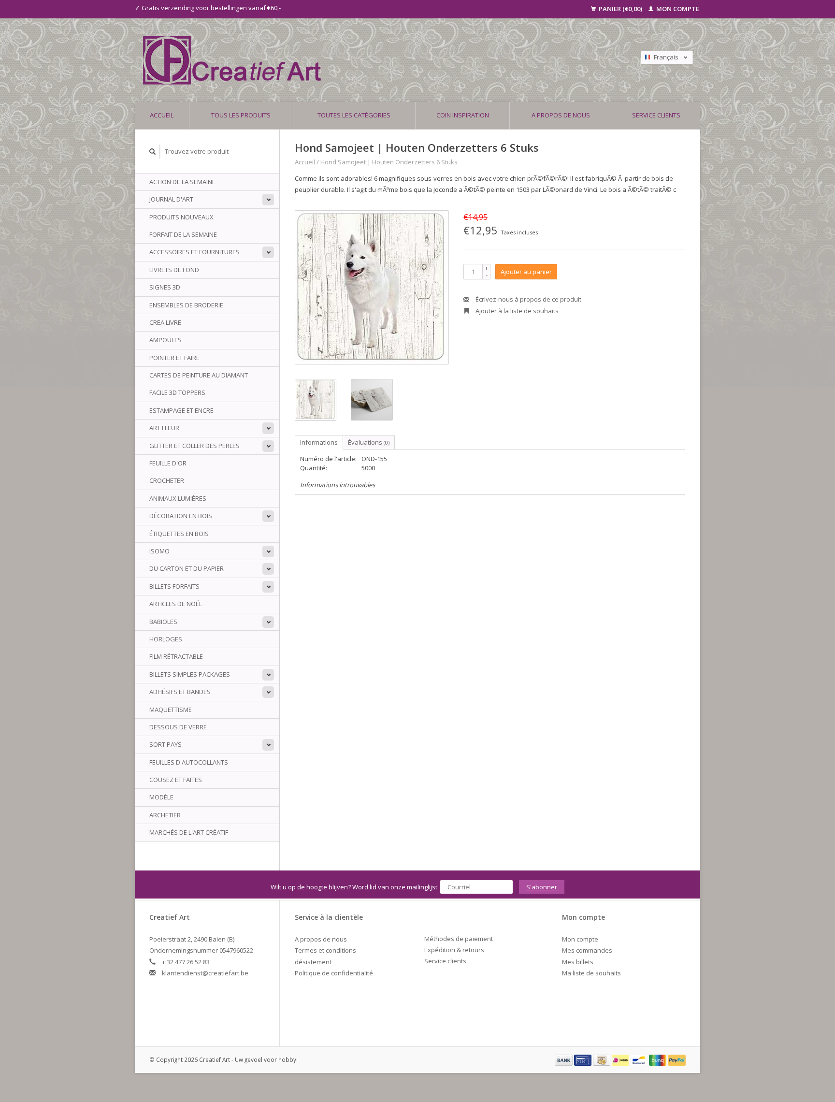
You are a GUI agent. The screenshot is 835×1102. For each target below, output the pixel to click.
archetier (165, 815)
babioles (163, 621)
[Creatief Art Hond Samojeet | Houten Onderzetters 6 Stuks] (371, 287)
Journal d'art (171, 199)
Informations (319, 442)
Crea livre (165, 322)
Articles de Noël (175, 603)
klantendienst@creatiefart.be (205, 973)
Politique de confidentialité (334, 973)
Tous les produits (241, 115)
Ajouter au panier (526, 271)
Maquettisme (170, 709)
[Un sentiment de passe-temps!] (349, 60)
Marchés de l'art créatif (188, 832)
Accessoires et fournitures (194, 251)
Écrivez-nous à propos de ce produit (527, 299)
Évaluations (368, 442)
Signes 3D (164, 287)
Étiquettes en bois (179, 533)
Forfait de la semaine (183, 234)
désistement (313, 961)
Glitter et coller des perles (194, 445)
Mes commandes (587, 950)
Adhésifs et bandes (180, 691)
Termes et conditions (325, 950)
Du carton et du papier (186, 568)
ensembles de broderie (186, 305)
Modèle (161, 797)
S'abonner (541, 887)
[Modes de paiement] (564, 1059)
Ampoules (165, 339)
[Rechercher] (152, 152)
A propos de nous (561, 115)
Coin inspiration (462, 115)
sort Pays (165, 744)
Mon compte (677, 8)
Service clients (656, 115)
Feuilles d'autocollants (188, 762)
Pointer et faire (174, 357)
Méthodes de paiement (458, 938)
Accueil (161, 115)
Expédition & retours (454, 949)
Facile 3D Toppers (177, 392)
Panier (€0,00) (620, 8)
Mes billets (577, 961)
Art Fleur (164, 427)
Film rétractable (176, 656)
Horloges (165, 639)
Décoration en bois (180, 515)
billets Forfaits (174, 586)
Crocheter (166, 480)
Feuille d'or (168, 463)
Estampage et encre (181, 410)
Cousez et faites (175, 779)
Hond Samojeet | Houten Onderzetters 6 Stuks (389, 162)
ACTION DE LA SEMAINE (182, 181)
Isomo (159, 551)
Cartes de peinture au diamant (198, 375)
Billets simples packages (189, 674)
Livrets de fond (174, 269)
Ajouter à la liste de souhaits (516, 310)
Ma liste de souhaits (591, 973)
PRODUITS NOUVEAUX (181, 217)
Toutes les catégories (353, 115)
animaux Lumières (177, 498)
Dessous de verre (178, 727)
